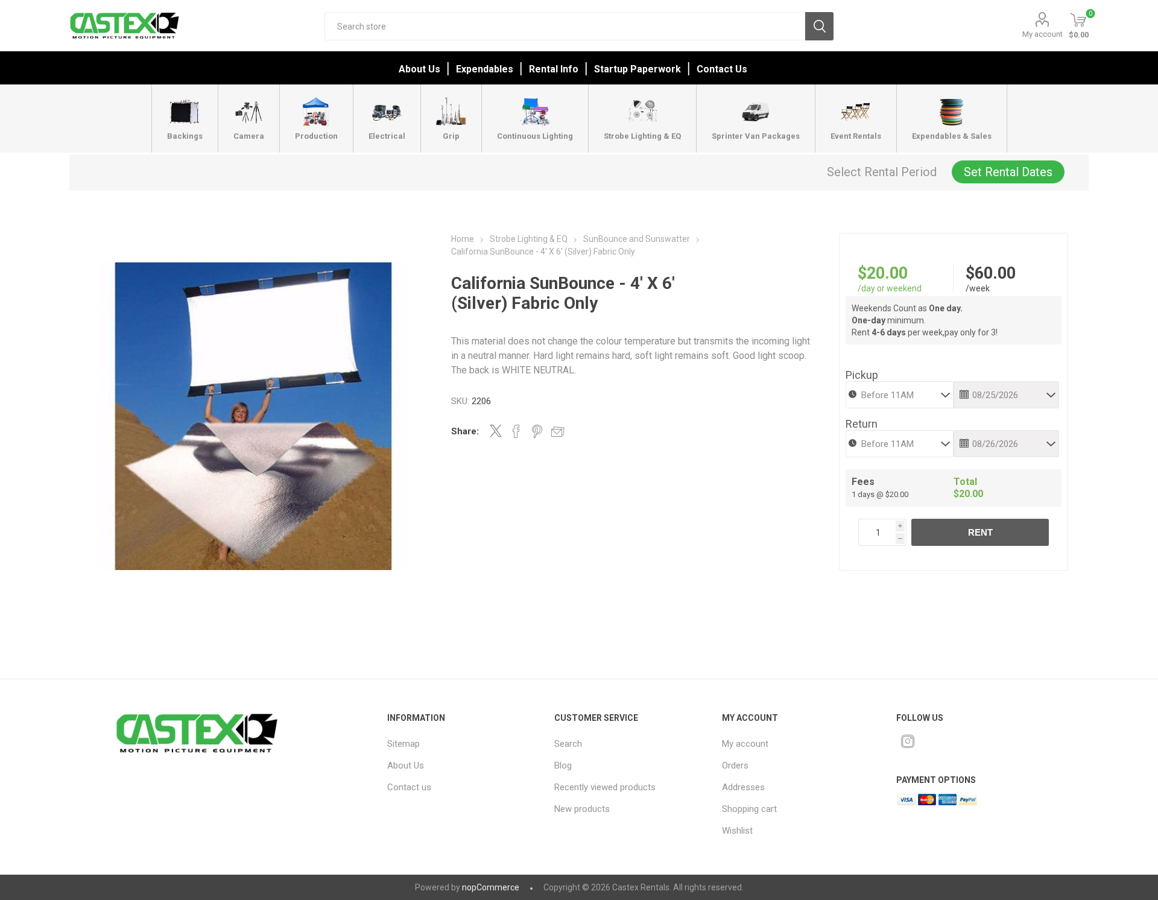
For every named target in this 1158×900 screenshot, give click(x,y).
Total (965, 481)
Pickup (862, 375)
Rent (980, 532)
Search (819, 26)
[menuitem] (460, 744)
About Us (419, 69)
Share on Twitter (496, 431)
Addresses (743, 787)
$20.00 (883, 273)
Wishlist (737, 830)
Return (862, 423)
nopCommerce (490, 887)
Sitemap (403, 743)
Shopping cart (749, 808)
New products (582, 808)
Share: (465, 431)
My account (1042, 34)
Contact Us (722, 69)
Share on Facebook (516, 431)
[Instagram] (907, 741)
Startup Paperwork (637, 69)
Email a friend (558, 431)
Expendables (484, 69)
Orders (735, 765)
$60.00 (991, 273)
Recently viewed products (605, 787)
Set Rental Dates (1008, 172)
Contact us (409, 787)
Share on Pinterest (537, 431)
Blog (563, 765)
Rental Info (553, 69)
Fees (863, 481)
